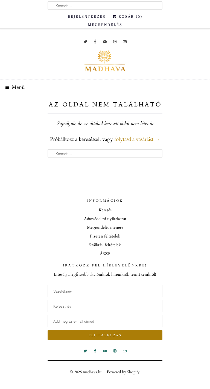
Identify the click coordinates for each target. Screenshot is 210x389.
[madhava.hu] (105, 63)
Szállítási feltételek (105, 245)
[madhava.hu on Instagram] (114, 41)
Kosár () (129, 16)
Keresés (105, 210)
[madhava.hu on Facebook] (95, 41)
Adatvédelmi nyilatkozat (105, 218)
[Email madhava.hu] (124, 41)
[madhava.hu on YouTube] (105, 41)
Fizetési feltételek (105, 236)
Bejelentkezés (87, 16)
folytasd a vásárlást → (137, 139)
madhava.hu (93, 372)
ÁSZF (105, 253)
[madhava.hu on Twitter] (85, 41)
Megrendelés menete (105, 227)
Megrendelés (105, 24)
